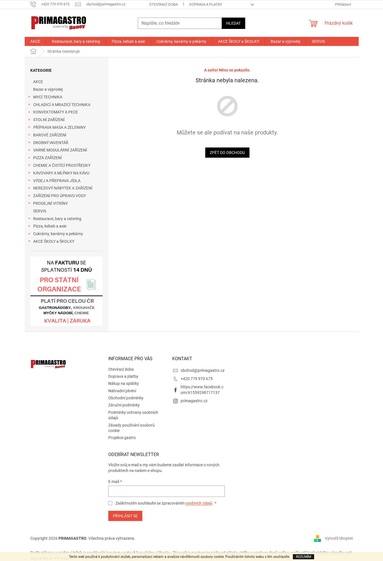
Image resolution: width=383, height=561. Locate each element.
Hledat (233, 23)
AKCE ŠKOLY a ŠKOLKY (53, 241)
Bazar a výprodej (48, 89)
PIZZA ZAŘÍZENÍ (47, 157)
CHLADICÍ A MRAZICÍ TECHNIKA (61, 104)
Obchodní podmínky (125, 398)
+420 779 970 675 (197, 378)
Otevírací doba (163, 4)
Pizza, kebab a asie (49, 226)
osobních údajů (198, 503)
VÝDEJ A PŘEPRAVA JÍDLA (57, 180)
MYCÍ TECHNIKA (47, 97)
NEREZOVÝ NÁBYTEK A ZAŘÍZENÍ (62, 188)
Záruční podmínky (124, 405)
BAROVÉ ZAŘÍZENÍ (49, 135)
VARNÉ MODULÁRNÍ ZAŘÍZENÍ (60, 150)
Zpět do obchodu (227, 152)
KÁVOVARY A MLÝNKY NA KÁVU (61, 173)
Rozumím (303, 557)
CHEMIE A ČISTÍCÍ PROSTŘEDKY (61, 165)
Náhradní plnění (122, 391)
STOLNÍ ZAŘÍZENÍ (49, 119)
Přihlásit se (125, 516)
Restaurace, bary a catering (57, 218)
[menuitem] (35, 41)
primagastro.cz (194, 400)
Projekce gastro (122, 437)
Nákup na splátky (123, 383)
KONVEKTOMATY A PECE (55, 112)
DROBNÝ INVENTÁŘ (50, 142)
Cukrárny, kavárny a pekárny (58, 233)
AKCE (38, 81)
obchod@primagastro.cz (203, 370)
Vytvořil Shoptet (339, 538)
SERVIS (39, 211)
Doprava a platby (205, 4)
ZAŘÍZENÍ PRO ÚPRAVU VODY (59, 195)
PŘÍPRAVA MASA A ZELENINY (59, 127)
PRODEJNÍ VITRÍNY (50, 203)
